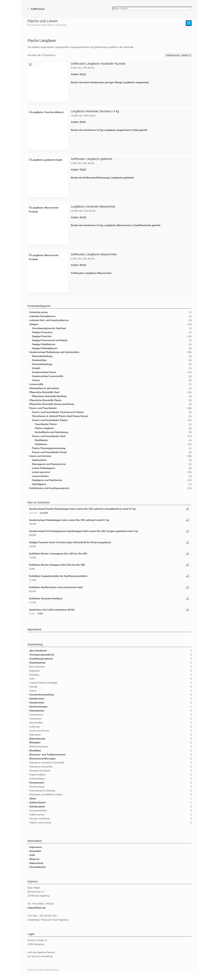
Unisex (36, 380)
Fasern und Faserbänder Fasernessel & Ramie (58, 412)
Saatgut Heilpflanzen (43, 344)
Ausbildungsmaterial (41, 658)
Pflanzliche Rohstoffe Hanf (44, 392)
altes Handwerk (38, 650)
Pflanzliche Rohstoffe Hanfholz (49, 396)
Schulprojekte (37, 806)
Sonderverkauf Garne (44, 372)
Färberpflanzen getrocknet (44, 388)
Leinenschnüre (40, 476)
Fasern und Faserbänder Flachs (49, 420)
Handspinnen (36, 710)
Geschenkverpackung (41, 694)
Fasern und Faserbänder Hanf (48, 436)
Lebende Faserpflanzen (42, 316)
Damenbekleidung (42, 356)
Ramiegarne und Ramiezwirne (49, 464)
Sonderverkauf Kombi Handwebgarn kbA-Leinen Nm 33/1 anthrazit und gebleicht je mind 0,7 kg (82, 508)
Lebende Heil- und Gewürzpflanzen (49, 320)
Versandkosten (37, 867)
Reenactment (36, 782)
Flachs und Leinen (42, 21)
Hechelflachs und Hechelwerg (51, 432)
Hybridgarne (39, 484)
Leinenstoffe (36, 384)
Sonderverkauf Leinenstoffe (47, 376)
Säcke (32, 798)
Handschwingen (38, 706)
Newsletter (35, 851)
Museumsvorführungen (42, 758)
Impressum (35, 847)
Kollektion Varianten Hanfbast (45, 598)
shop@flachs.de (36, 907)
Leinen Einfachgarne (43, 468)
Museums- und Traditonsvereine (47, 754)
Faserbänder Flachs (46, 424)
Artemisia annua (38, 312)
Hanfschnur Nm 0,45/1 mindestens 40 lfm (52, 609)
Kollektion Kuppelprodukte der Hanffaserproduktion (58, 576)
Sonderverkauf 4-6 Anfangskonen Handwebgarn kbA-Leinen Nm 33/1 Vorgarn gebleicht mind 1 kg (83, 531)
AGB (32, 855)
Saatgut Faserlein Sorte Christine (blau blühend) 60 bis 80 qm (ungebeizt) (70, 542)
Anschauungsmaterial (41, 654)
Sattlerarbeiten (37, 802)
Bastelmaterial (37, 662)
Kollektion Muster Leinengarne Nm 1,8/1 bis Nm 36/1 (58, 553)
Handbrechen (36, 698)
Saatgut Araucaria (42, 332)
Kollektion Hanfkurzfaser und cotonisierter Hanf (56, 587)
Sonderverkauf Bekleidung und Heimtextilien (54, 352)
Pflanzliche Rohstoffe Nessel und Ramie (51, 404)
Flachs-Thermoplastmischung (48, 448)
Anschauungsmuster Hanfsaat (49, 328)
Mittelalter (35, 742)
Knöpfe (36, 368)
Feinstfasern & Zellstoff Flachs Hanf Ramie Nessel (60, 416)
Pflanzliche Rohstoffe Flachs (45, 400)
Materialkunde (37, 738)
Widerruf (34, 859)
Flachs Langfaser (44, 428)
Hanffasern (41, 444)
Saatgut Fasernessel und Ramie (49, 340)
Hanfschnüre (39, 460)
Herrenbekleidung (42, 364)
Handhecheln (36, 702)
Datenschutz (36, 863)
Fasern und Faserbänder (43, 408)
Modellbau (35, 750)
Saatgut (33, 324)
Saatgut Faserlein (42, 336)
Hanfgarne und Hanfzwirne (47, 480)
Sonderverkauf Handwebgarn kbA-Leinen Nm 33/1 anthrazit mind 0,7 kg (69, 520)
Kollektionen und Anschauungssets (49, 488)
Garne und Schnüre (40, 456)
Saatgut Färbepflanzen (44, 348)
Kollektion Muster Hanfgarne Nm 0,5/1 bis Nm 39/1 (57, 564)
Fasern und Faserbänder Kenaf (49, 452)
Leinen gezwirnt (41, 472)
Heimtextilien (39, 360)
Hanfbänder (41, 440)
